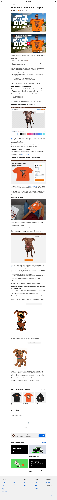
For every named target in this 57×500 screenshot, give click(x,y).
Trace (12, 138)
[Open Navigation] (1, 1)
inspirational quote (25, 154)
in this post (38, 292)
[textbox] (28, 207)
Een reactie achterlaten (15, 413)
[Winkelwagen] (55, 1)
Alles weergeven (43, 442)
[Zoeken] (52, 1)
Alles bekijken (43, 389)
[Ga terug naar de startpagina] (26, 1)
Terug (13, 4)
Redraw (12, 266)
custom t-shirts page (33, 186)
